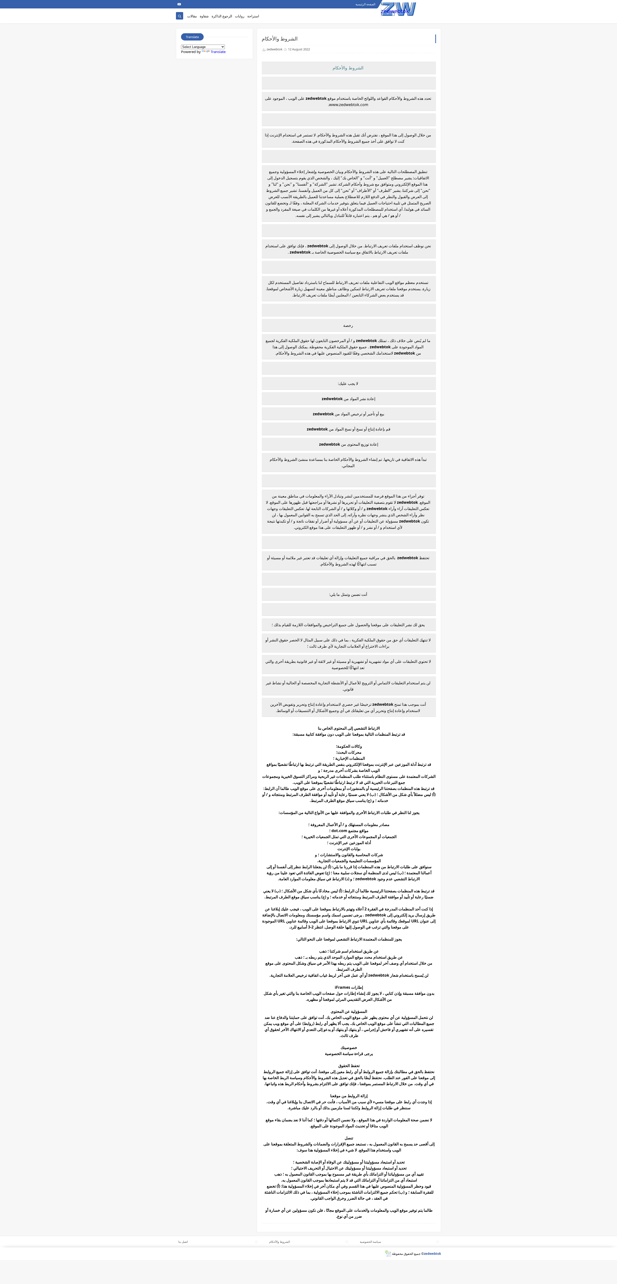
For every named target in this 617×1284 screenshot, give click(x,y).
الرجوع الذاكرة (222, 16)
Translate (218, 51)
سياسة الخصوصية (370, 1242)
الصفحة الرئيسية (365, 4)
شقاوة (204, 16)
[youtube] (179, 4)
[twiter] (186, 4)
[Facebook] (194, 4)
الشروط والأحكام (279, 1242)
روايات (239, 16)
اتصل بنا (183, 1242)
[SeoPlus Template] (388, 1253)
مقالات (192, 16)
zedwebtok (395, 11)
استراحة (253, 16)
